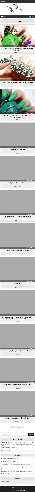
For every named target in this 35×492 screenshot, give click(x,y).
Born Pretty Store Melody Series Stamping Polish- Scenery (17, 49)
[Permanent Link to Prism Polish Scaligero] (17, 135)
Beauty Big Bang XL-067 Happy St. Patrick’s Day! (17, 82)
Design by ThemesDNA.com (17, 490)
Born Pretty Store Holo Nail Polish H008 (17, 418)
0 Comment (31, 46)
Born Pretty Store (7, 28)
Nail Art (17, 28)
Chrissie (3, 458)
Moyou (22, 59)
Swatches (21, 93)
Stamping (18, 30)
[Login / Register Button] (30, 17)
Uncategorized (18, 126)
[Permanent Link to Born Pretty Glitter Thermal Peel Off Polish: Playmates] (17, 101)
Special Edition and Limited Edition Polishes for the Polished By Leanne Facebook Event (17, 318)
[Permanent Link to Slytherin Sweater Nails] (17, 168)
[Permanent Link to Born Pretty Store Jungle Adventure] (17, 236)
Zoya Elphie (17, 284)
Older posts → (19, 427)
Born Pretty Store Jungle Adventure (17, 250)
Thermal (28, 93)
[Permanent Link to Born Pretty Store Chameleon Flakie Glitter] (17, 370)
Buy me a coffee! (5, 450)
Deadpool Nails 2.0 (13, 458)
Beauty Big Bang (7, 59)
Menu (4, 1)
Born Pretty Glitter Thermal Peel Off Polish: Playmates (17, 116)
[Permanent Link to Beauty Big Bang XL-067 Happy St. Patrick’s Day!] (17, 68)
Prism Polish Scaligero (17, 149)
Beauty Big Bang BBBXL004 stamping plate (17, 216)
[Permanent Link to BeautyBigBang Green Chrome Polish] (17, 336)
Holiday (16, 59)
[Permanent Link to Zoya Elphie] (17, 269)
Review (32, 28)
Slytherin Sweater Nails (17, 183)
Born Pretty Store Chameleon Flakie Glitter (17, 384)
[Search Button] (33, 17)
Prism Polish (29, 59)
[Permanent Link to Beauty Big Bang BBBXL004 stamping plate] (17, 202)
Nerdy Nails (25, 28)
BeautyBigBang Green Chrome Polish (18, 351)
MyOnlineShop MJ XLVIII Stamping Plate (19, 464)
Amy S (3, 461)
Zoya (22, 61)
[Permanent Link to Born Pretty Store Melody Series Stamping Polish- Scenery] (17, 36)
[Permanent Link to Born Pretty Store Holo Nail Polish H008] (17, 404)
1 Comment (31, 348)
